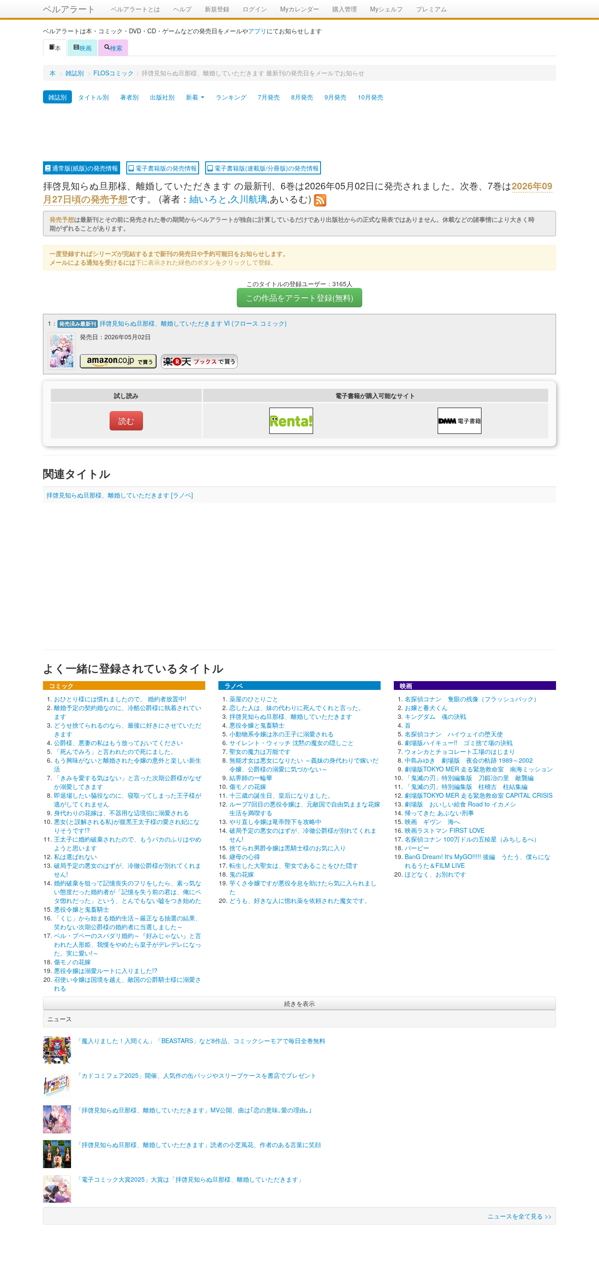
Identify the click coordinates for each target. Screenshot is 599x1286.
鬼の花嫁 (241, 874)
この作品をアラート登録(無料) (299, 297)
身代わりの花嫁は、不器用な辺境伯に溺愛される (121, 812)
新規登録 (217, 8)
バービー (417, 847)
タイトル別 (93, 96)
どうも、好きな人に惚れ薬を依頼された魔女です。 (300, 900)
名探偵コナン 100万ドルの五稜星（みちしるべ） (472, 839)
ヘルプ (182, 8)
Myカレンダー (299, 8)
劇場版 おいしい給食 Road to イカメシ (460, 803)
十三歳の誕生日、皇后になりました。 (281, 795)
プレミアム (431, 8)
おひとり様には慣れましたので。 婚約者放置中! (120, 698)
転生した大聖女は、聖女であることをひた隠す (293, 865)
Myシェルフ (386, 8)
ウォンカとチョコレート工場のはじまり (460, 751)
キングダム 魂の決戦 (435, 716)
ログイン (254, 8)
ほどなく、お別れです (435, 874)
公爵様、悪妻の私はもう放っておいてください (118, 742)
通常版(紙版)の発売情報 (84, 167)
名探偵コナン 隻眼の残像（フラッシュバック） (472, 698)
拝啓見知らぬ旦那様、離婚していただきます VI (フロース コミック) (193, 323)
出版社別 (162, 96)
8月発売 (302, 96)
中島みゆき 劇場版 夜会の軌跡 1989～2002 (469, 760)
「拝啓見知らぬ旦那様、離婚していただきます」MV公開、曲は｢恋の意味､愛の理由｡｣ (193, 1109)
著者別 (129, 96)
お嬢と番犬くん (426, 707)
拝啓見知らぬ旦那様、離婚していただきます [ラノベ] (119, 494)
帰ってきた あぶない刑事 (439, 812)
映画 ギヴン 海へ (432, 821)
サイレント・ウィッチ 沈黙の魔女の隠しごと (291, 742)
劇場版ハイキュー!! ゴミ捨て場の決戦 (459, 742)
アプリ (257, 30)
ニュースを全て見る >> (520, 1215)
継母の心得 (244, 856)
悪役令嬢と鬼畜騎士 (81, 909)
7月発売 (269, 96)
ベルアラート (69, 8)
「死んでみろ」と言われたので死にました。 (115, 751)
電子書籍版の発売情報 (165, 167)
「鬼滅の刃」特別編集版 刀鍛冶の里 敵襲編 (469, 777)
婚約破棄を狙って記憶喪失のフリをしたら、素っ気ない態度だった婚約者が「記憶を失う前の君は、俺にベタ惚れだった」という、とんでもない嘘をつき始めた (127, 891)
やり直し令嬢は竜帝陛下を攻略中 (275, 821)
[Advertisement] (299, 133)
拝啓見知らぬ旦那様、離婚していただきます (290, 716)
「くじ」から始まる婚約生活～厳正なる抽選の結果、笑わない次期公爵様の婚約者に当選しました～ (127, 922)
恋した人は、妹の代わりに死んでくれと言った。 (296, 707)
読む (126, 420)
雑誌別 (74, 72)
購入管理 (344, 8)
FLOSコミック (113, 72)
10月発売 (370, 96)
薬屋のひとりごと (253, 698)
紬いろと (208, 198)
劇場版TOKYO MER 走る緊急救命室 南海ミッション (479, 768)
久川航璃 (248, 198)
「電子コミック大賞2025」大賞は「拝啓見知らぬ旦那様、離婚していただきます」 (189, 1179)
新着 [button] (193, 96)
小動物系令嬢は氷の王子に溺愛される (281, 733)
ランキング (231, 96)
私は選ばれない (75, 856)
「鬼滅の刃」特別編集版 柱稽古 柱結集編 (466, 786)
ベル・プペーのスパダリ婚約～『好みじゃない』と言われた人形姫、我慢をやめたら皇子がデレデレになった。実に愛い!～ (127, 944)
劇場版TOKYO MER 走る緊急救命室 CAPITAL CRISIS (479, 795)
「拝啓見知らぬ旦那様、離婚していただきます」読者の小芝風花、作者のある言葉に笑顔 (198, 1144)
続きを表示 (299, 1003)
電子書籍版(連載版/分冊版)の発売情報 (266, 167)
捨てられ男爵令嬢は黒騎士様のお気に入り (287, 847)
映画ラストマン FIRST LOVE (445, 830)
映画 (85, 47)
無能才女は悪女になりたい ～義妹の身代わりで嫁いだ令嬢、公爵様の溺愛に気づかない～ (303, 764)
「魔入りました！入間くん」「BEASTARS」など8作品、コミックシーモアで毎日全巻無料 (200, 1040)
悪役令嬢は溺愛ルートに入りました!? (105, 970)
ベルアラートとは (135, 8)
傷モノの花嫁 (72, 961)
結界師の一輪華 (250, 777)
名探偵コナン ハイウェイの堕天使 (454, 733)
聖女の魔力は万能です (260, 751)
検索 (116, 47)
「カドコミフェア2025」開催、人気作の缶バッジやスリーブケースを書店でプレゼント (196, 1075)
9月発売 (335, 96)
